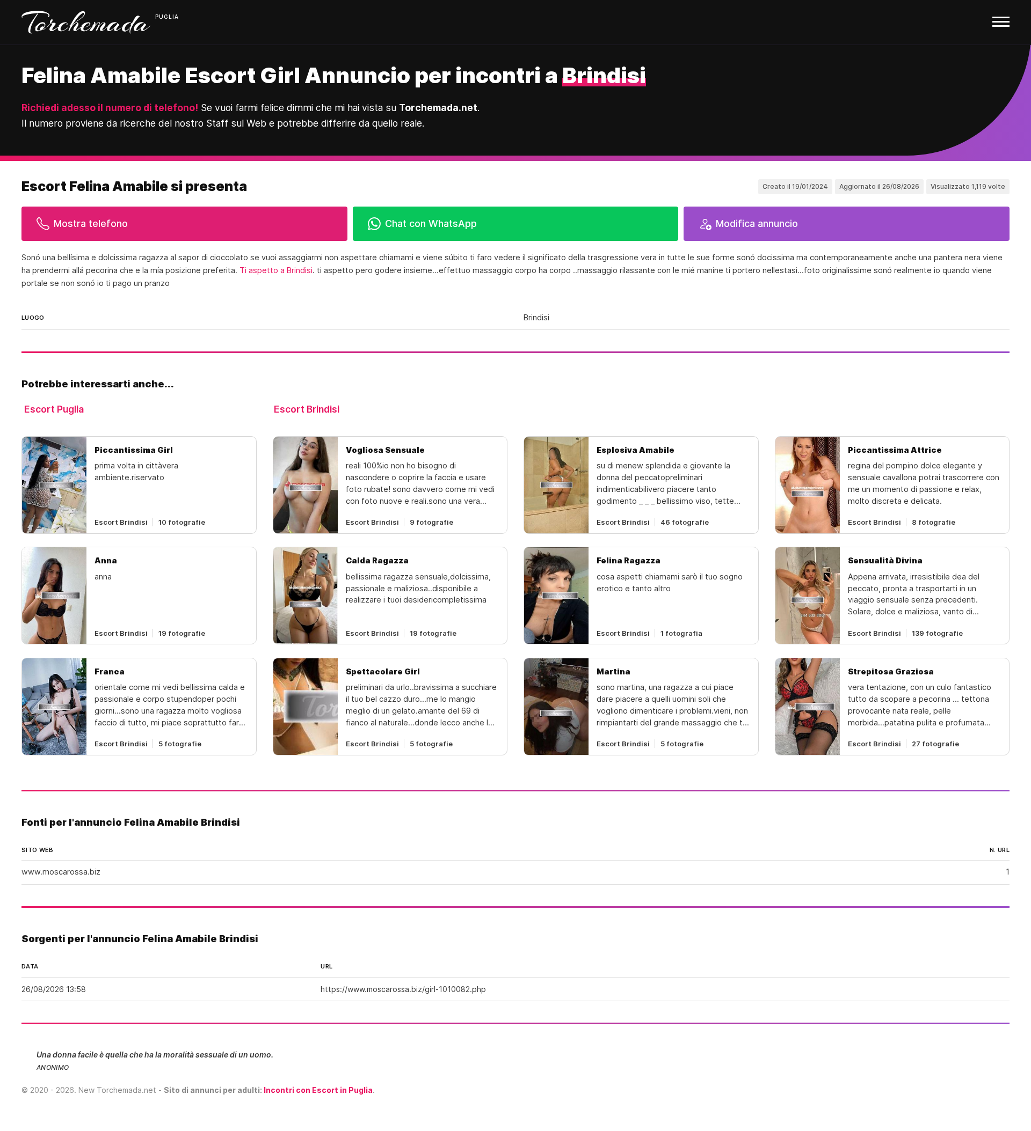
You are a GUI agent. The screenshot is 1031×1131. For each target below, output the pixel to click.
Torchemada (85, 22)
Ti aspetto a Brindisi (276, 270)
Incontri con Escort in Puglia (318, 1090)
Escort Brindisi (306, 409)
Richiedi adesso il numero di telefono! (109, 107)
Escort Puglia (54, 409)
